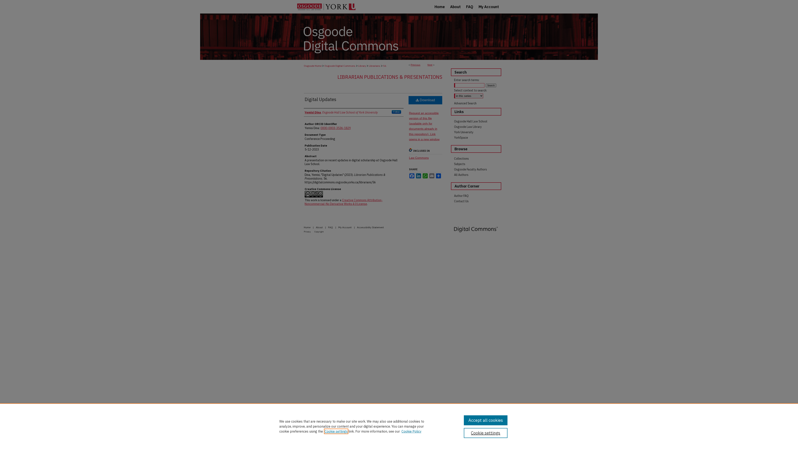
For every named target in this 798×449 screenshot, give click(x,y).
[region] (399, 426)
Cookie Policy (411, 431)
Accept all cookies (485, 420)
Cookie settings (336, 431)
